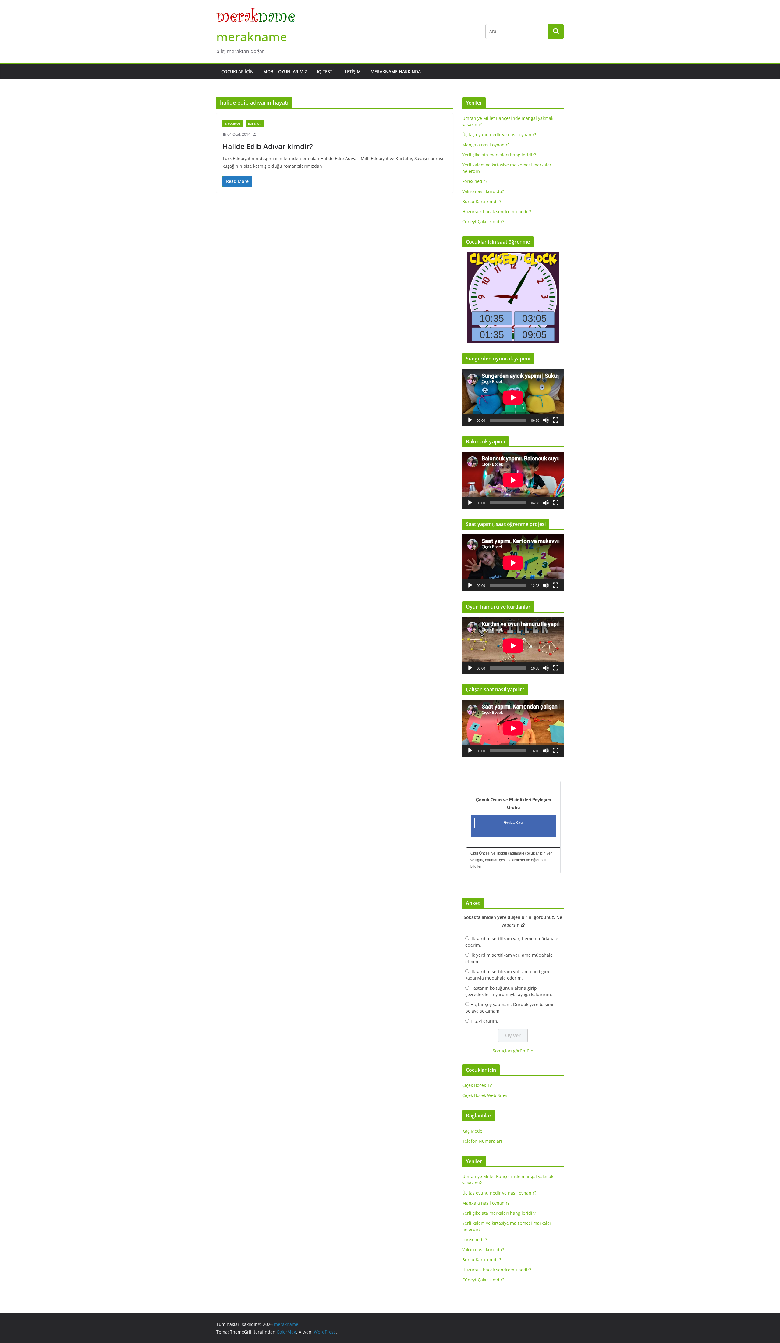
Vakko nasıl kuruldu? (483, 191)
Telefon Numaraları (482, 1141)
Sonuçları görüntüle (513, 1051)
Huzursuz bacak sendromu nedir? (496, 211)
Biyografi (232, 123)
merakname (251, 36)
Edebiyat (255, 123)
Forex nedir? (474, 181)
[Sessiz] (546, 420)
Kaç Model (473, 1131)
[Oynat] (470, 420)
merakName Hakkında (395, 71)
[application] (513, 397)
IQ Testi (325, 71)
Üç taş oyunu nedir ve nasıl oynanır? (499, 135)
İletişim (352, 71)
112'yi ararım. (484, 1021)
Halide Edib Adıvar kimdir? (267, 146)
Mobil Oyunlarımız (285, 71)
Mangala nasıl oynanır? (485, 145)
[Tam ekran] (556, 420)
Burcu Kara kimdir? (481, 201)
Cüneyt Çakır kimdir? (483, 221)
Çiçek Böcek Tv (477, 1085)
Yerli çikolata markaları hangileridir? (499, 155)
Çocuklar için (237, 71)
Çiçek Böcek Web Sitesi (485, 1095)
